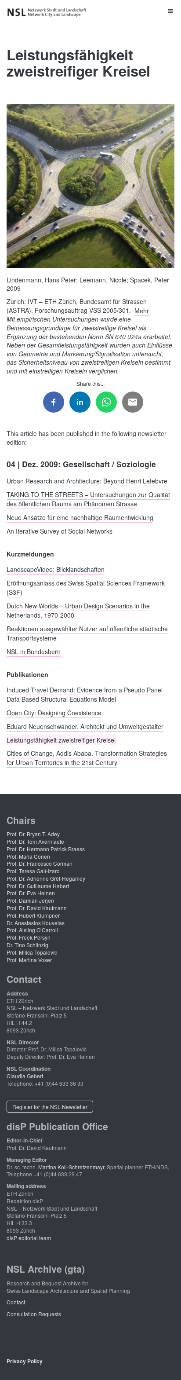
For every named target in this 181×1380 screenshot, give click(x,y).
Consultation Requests (34, 1314)
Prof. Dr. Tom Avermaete (35, 841)
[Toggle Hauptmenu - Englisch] (90, 10)
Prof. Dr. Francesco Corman (39, 863)
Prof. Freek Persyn (29, 937)
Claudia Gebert (25, 1076)
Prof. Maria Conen (28, 856)
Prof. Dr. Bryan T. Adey (33, 834)
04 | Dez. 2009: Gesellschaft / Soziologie (81, 463)
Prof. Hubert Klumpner (33, 915)
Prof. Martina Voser (29, 959)
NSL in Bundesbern (34, 651)
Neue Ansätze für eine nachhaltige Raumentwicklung (80, 517)
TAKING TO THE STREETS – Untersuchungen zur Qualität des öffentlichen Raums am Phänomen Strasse (88, 499)
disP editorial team (29, 1237)
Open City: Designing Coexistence (54, 712)
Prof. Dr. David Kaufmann (37, 907)
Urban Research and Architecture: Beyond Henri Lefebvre (87, 480)
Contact (16, 1302)
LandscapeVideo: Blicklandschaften (56, 569)
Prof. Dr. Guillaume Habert (38, 885)
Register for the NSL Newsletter (49, 1106)
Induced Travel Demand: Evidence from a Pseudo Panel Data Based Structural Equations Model (85, 694)
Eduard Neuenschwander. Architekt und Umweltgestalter (85, 725)
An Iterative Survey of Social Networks (59, 530)
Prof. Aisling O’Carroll (32, 929)
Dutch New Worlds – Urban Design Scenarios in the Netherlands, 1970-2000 (78, 610)
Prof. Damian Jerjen (30, 900)
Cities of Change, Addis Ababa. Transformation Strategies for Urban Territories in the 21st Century (87, 758)
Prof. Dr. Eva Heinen (31, 893)
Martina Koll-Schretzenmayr (71, 1167)
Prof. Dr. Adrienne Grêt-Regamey (46, 878)
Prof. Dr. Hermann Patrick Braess (46, 849)
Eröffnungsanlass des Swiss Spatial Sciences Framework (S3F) (86, 587)
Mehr (141, 310)
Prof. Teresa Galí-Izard (33, 871)
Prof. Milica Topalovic (32, 952)
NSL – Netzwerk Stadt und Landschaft (48, 12)
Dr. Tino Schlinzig (27, 944)
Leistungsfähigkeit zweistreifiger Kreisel (61, 739)
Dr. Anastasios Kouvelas (36, 922)
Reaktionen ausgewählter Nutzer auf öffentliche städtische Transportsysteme (87, 633)
